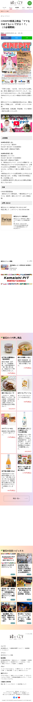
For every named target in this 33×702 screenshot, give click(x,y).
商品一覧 (3, 684)
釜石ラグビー (4, 673)
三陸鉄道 (20, 663)
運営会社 (17, 691)
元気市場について (22, 684)
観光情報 (3, 658)
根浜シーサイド (6, 663)
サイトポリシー (23, 691)
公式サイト (17, 228)
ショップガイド (11, 684)
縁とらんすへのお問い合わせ (9, 694)
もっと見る (29, 261)
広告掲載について (25, 692)
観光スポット (15, 660)
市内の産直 (9, 670)
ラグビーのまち (5, 675)
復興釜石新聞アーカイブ (16, 648)
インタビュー (5, 650)
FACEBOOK (6, 37)
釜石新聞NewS (4, 648)
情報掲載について (17, 692)
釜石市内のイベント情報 (7, 655)
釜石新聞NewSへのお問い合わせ (22, 694)
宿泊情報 (23, 660)
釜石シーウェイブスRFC (17, 675)
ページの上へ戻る (28, 633)
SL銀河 (14, 663)
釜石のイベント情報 (4, 11)
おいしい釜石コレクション (21, 670)
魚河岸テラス (14, 662)
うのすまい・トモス (25, 662)
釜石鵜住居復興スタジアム (19, 677)
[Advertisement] (16, 246)
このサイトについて (10, 691)
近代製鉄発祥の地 (5, 660)
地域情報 (27, 648)
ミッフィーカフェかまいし (7, 668)
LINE (27, 37)
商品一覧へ (16, 498)
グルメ (2, 666)
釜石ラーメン (20, 668)
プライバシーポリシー (7, 692)
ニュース (3, 646)
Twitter (16, 37)
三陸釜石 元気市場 (6, 681)
